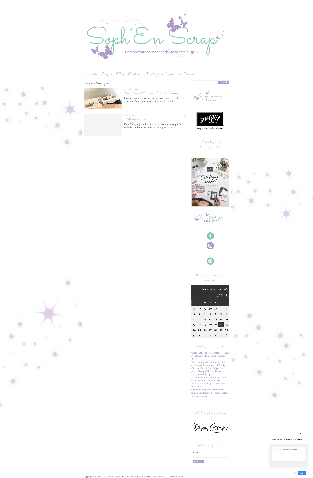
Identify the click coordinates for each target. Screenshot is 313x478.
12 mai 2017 (129, 115)
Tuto (120, 74)
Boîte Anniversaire (135, 119)
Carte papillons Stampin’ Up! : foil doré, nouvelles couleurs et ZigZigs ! (209, 364)
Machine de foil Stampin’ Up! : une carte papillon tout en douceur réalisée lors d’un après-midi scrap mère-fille (208, 382)
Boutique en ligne (159, 74)
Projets (106, 74)
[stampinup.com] (210, 205)
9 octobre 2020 (131, 89)
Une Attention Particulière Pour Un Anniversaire (153, 93)
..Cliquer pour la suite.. (163, 101)
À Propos (186, 74)
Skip (294, 473)
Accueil (90, 74)
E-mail (197, 453)
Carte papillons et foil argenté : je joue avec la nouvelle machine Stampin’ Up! (210, 356)
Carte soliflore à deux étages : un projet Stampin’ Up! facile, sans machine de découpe (207, 371)
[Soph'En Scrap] (156, 36)
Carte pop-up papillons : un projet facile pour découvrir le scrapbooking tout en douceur (210, 393)
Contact (134, 74)
